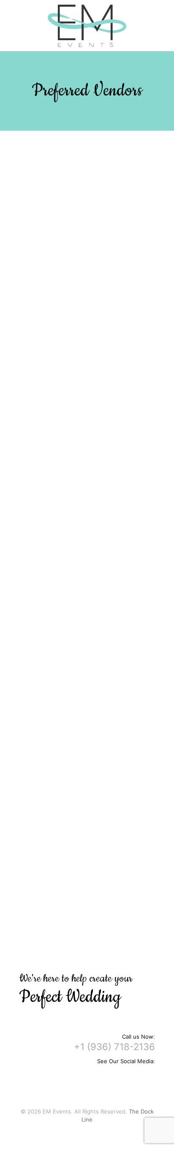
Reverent (75, 909)
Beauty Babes (80, 411)
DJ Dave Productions (90, 542)
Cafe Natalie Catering (91, 221)
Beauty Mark (79, 402)
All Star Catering (84, 189)
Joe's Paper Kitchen (90, 698)
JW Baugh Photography (93, 588)
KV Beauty (76, 419)
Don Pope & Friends (89, 534)
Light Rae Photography (92, 636)
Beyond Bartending (88, 287)
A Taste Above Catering (94, 205)
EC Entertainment (86, 510)
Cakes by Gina (81, 802)
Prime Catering (82, 181)
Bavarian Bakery (84, 810)
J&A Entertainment (87, 518)
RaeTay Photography (89, 580)
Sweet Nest (78, 620)
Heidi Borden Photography (97, 604)
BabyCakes (78, 818)
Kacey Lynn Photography (95, 628)
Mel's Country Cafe (88, 213)
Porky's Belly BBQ (85, 229)
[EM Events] (87, 25)
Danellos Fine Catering (92, 197)
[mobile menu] (162, 17)
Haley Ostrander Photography (102, 596)
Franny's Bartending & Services (103, 279)
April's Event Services (91, 295)
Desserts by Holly (87, 794)
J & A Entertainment (90, 863)
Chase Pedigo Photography (98, 644)
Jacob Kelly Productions (94, 526)
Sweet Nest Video (87, 917)
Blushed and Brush (87, 394)
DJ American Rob (85, 502)
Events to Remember (90, 456)
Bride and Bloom (84, 341)
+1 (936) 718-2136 (114, 1046)
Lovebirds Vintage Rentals (97, 464)
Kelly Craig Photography (94, 612)
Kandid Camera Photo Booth (100, 871)
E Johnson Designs (88, 333)
